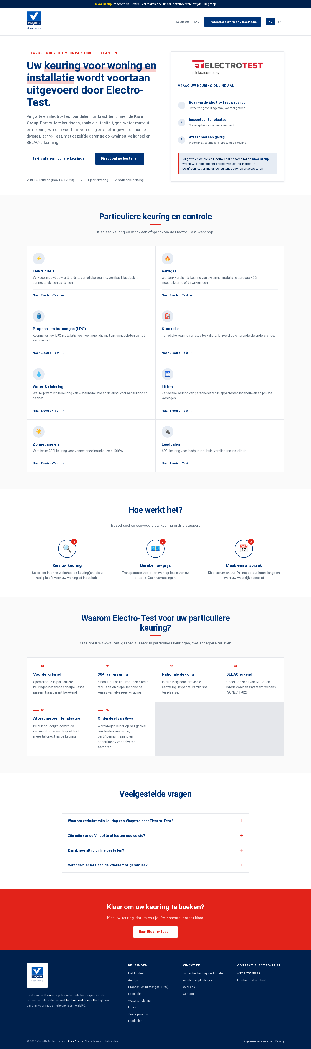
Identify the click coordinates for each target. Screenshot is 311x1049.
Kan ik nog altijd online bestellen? (96, 850)
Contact (188, 993)
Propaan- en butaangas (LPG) (148, 987)
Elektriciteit (136, 973)
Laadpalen (135, 1020)
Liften (132, 1007)
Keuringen (182, 21)
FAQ (196, 21)
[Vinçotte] (34, 22)
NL (270, 21)
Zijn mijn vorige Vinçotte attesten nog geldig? (106, 836)
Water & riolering (139, 1000)
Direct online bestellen (119, 158)
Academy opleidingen (198, 980)
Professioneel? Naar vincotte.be (233, 22)
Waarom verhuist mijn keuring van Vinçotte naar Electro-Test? (120, 821)
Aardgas (134, 980)
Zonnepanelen (138, 1014)
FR (279, 21)
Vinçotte (90, 1000)
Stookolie (135, 993)
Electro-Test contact (251, 980)
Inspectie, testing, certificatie (203, 973)
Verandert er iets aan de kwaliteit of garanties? (108, 865)
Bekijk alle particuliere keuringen (59, 158)
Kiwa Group (52, 995)
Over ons (189, 987)
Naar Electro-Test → (155, 932)
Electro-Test (73, 1000)
